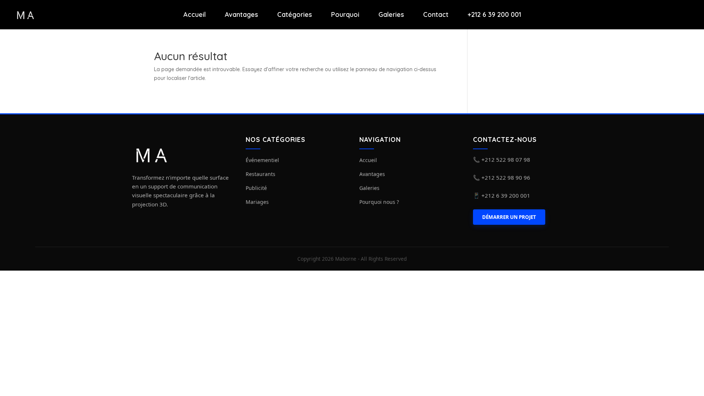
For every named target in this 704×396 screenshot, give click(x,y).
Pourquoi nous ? (379, 201)
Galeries (391, 14)
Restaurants (260, 173)
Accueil (194, 14)
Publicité (256, 187)
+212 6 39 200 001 (494, 14)
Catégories (294, 14)
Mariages (257, 201)
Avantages (241, 14)
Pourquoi (345, 14)
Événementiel (262, 160)
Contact (435, 14)
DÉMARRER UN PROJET (509, 217)
